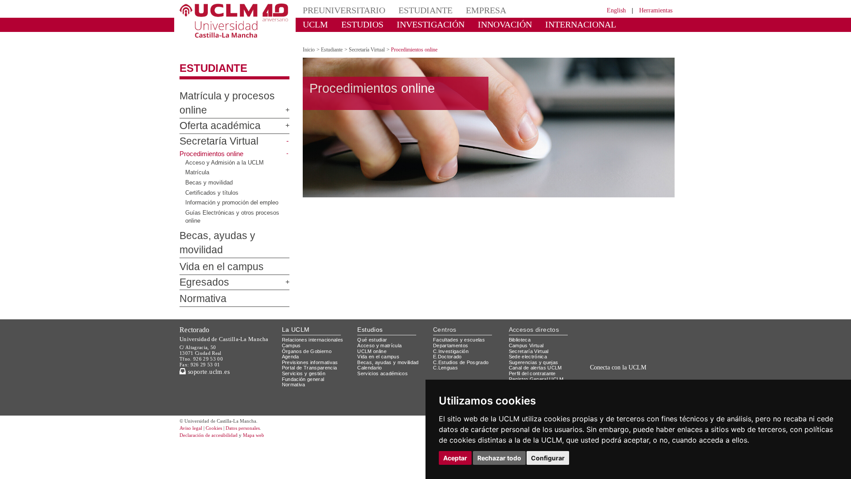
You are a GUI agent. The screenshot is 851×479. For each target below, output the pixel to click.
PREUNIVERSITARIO (338, 10)
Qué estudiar (373, 303)
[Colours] (644, 305)
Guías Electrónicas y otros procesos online (233, 195)
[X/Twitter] (610, 350)
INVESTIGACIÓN (414, 24)
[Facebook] (620, 350)
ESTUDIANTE (409, 10)
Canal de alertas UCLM (537, 331)
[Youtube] (649, 350)
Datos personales (254, 391)
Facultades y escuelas (460, 303)
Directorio (522, 348)
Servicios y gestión (305, 337)
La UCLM (296, 292)
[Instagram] (587, 350)
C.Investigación (452, 314)
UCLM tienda (525, 359)
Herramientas (652, 10)
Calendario (370, 331)
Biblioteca (521, 303)
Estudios (370, 292)
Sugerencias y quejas (535, 325)
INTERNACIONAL (543, 24)
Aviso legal (192, 391)
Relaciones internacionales (316, 303)
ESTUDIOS (354, 24)
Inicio (309, 42)
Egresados (200, 245)
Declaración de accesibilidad (213, 398)
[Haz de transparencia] (604, 305)
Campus (292, 308)
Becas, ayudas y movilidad (229, 213)
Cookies (219, 391)
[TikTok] (599, 350)
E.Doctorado (448, 320)
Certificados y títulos (212, 170)
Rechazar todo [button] (499, 458)
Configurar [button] (548, 458)
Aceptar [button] (455, 458)
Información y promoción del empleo (234, 181)
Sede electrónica (530, 320)
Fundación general (305, 342)
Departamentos (452, 308)
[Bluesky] (630, 350)
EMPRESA (463, 10)
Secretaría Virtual (212, 119)
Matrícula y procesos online (230, 88)
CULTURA (602, 24)
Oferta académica (213, 103)
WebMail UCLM (527, 353)
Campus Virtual (528, 308)
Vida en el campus (213, 230)
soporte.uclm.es (211, 335)
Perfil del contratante (536, 337)
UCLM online (373, 314)
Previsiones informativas (313, 325)
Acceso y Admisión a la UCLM (223, 141)
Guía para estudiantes (536, 364)
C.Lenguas (445, 331)
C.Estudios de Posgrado (462, 325)
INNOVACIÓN (478, 24)
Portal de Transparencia (312, 331)
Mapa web (265, 398)
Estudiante (208, 61)
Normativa (199, 262)
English (608, 10)
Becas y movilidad (209, 161)
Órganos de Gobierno (309, 314)
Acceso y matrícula (381, 308)
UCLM (313, 24)
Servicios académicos (384, 337)
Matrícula (197, 150)
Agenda (291, 320)
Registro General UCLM (538, 342)
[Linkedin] (637, 350)
